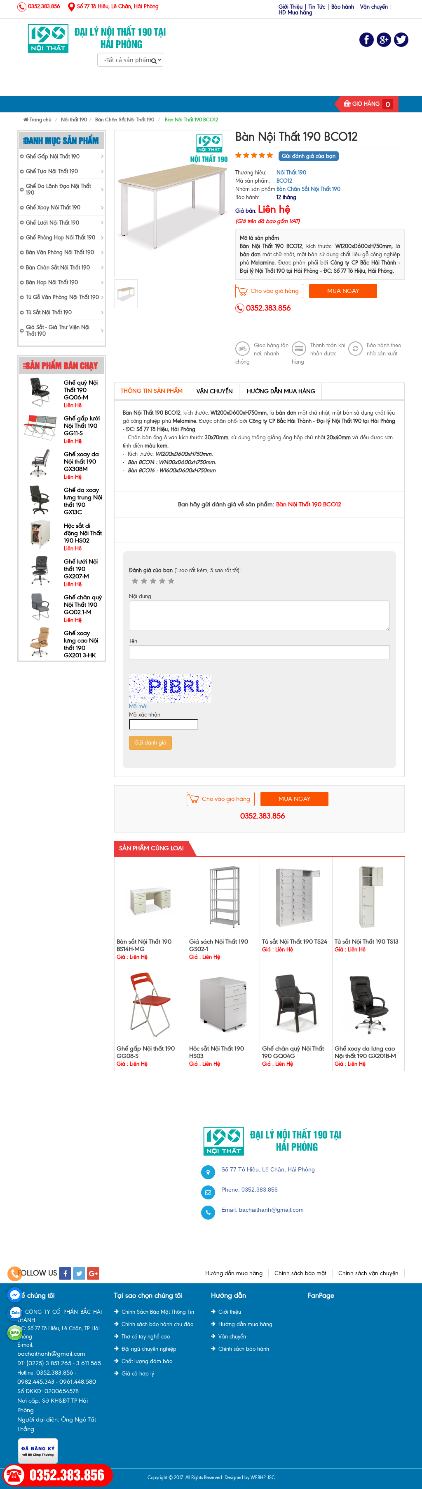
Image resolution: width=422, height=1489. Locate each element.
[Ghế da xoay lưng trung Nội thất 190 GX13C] (40, 463)
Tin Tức (317, 7)
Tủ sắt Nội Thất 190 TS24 (294, 941)
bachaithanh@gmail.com (271, 1209)
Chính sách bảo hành (243, 1349)
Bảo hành (342, 7)
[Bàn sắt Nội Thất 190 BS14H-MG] (150, 897)
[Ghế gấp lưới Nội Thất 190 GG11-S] (40, 391)
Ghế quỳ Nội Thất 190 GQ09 (81, 640)
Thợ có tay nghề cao (146, 1337)
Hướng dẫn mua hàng (234, 1273)
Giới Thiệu (290, 7)
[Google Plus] (384, 39)
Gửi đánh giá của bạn (308, 156)
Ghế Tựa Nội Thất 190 (52, 171)
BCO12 (284, 181)
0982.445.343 (35, 1381)
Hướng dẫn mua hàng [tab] (281, 391)
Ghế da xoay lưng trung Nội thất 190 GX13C (83, 465)
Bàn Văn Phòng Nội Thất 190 (60, 252)
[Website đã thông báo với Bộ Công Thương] (38, 1450)
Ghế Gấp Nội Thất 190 (156, 87)
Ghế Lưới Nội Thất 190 (233, 87)
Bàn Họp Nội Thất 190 (52, 282)
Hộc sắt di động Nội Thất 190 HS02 (83, 497)
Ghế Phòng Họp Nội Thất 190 (60, 237)
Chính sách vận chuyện (368, 1273)
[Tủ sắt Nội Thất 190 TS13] (368, 897)
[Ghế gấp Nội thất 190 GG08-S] (150, 1004)
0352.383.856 (268, 308)
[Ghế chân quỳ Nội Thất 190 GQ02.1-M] (40, 570)
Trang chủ (46, 87)
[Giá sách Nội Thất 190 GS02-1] (223, 897)
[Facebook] (366, 39)
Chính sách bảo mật (300, 1273)
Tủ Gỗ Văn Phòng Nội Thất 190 (62, 297)
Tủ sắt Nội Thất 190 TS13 (367, 941)
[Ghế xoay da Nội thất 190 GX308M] (40, 427)
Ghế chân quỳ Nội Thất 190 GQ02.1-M (83, 569)
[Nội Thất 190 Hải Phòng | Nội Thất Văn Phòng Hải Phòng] (97, 29)
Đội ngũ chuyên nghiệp (149, 1349)
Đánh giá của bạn (185, 570)
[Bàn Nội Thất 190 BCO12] (173, 203)
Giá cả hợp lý (138, 1374)
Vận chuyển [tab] (215, 391)
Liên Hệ (357, 87)
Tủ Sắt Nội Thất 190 (306, 87)
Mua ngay (343, 291)
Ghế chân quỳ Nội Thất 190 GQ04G (293, 1052)
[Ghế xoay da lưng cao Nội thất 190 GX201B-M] (368, 1003)
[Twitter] (401, 39)
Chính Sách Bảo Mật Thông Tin (158, 1312)
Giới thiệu (229, 1312)
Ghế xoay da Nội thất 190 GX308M (81, 426)
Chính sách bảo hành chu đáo (157, 1324)
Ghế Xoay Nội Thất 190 (53, 207)
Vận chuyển (374, 7)
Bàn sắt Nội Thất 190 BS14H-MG (144, 945)
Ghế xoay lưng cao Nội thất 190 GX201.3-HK (81, 608)
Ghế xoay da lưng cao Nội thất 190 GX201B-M (365, 1052)
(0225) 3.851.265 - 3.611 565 (63, 1363)
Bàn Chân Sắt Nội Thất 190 (58, 267)
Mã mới (138, 706)
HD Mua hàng (295, 12)
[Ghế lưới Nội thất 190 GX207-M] (40, 534)
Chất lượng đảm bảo (147, 1361)
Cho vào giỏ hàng (275, 291)
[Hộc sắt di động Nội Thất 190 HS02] (40, 499)
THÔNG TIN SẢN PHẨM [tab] (152, 390)
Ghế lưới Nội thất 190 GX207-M (81, 533)
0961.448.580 (77, 1381)
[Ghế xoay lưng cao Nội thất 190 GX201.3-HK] (40, 606)
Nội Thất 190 (94, 87)
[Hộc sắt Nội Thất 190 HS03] (223, 1004)
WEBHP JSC (263, 1477)
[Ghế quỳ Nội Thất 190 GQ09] (40, 642)
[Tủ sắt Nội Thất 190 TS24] (296, 897)
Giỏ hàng (366, 104)
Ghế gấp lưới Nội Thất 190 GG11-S (82, 390)
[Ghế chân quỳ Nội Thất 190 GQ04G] (296, 1004)
